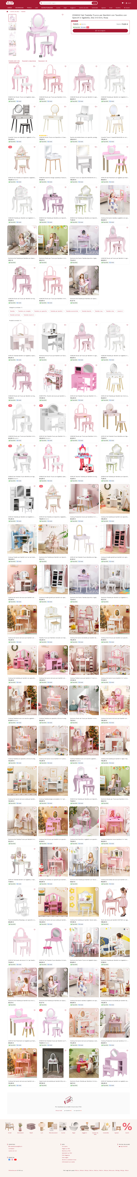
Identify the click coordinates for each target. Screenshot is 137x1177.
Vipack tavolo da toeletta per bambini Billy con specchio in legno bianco (59, 1081)
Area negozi (65, 1157)
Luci (42, 1132)
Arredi (9, 1132)
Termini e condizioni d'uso (69, 1159)
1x (46, 135)
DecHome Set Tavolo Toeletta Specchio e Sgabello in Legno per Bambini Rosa (92, 258)
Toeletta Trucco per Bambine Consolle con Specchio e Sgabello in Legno (59, 638)
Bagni (73, 1132)
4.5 (82, 24)
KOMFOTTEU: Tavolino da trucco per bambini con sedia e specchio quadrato (60, 396)
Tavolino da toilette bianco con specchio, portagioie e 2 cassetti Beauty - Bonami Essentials (95, 137)
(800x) (84, 24)
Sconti (127, 1132)
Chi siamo (64, 1146)
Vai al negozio (101, 30)
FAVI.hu (96, 1170)
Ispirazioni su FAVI (67, 1153)
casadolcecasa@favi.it (16, 1146)
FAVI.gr (122, 1170)
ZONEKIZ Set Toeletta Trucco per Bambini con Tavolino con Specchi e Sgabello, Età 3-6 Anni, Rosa (66, 1041)
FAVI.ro (91, 1170)
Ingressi (116, 1132)
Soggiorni (84, 1132)
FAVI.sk (82, 1170)
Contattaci (11, 1148)
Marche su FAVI (66, 1150)
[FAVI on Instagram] (12, 1159)
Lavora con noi (13, 1150)
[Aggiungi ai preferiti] (62, 15)
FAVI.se (106, 1170)
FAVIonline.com (13, 1170)
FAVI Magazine (66, 1155)
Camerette (106, 1132)
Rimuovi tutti (59, 1110)
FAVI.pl (87, 1170)
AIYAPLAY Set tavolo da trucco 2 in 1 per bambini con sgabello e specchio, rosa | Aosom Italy (34, 960)
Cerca (94, 3)
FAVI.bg (117, 1170)
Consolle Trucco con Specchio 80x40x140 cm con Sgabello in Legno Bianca (91, 177)
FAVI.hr (101, 1170)
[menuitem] (10, 7)
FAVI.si (126, 1170)
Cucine (63, 1132)
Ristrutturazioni (53, 1132)
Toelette (23, 11)
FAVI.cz (77, 1170)
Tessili (31, 1132)
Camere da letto (95, 1133)
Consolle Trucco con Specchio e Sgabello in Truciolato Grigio (25, 137)
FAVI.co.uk (112, 1170)
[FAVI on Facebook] (9, 1159)
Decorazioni (20, 1132)
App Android (124, 1146)
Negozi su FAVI (66, 1148)
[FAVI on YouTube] (15, 1159)
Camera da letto (14, 11)
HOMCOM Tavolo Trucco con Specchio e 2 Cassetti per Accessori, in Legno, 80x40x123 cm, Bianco (66, 137)
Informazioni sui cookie (68, 1162)
